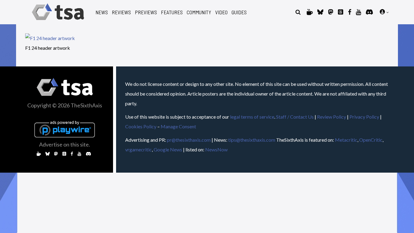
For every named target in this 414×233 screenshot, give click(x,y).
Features (172, 12)
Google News (168, 149)
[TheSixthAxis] (58, 21)
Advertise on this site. (64, 144)
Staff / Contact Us (295, 117)
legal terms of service (252, 117)
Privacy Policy (364, 117)
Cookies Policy (140, 126)
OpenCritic (370, 140)
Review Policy (331, 117)
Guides (239, 12)
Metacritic (346, 140)
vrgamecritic (138, 149)
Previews (146, 12)
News (101, 12)
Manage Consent (178, 126)
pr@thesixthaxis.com (189, 140)
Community (199, 12)
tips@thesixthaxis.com (251, 140)
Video (221, 12)
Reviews (121, 12)
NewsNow (216, 149)
